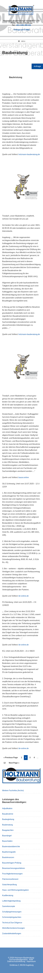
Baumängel (7, 836)
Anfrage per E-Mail (22, 30)
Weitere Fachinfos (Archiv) (13, 790)
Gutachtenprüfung (9, 885)
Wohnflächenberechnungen (13, 928)
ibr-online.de (23, 596)
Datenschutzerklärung (16, 961)
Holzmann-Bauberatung (21, 10)
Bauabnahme (7, 814)
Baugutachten (8, 830)
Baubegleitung (8, 819)
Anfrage (37, 66)
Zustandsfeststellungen (11, 933)
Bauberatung (7, 825)
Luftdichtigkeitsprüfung (11, 901)
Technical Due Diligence (12, 923)
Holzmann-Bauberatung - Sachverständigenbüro (22, 959)
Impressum (31, 961)
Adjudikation (7, 808)
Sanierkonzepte (8, 906)
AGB (31, 960)
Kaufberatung (7, 895)
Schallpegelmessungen (11, 912)
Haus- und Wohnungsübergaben (15, 890)
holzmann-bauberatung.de (29, 154)
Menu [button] (23, 41)
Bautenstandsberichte (11, 846)
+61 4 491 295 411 (23, 25)
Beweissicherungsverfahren (13, 868)
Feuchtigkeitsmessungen (12, 874)
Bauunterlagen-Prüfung (11, 863)
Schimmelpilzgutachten (11, 917)
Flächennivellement (10, 879)
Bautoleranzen (8, 857)
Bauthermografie (9, 852)
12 (5, 763)
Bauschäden (7, 841)
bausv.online (23, 477)
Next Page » (14, 763)
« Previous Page (11, 758)
